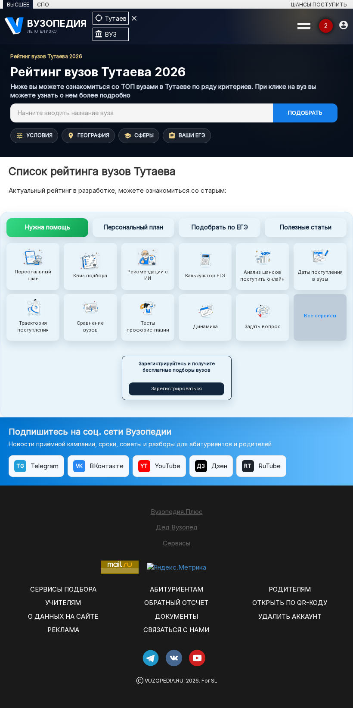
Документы (176, 616)
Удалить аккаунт (290, 616)
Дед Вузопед (177, 527)
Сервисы (176, 543)
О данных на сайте (63, 616)
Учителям (63, 602)
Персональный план (133, 227)
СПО (43, 4)
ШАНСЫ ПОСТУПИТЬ (319, 4)
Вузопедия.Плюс (177, 512)
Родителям (290, 589)
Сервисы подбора (63, 589)
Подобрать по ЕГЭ (220, 227)
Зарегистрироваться (176, 388)
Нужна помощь (47, 227)
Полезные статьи (305, 227)
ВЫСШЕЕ (18, 4)
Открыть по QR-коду (289, 602)
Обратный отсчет (176, 602)
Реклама (63, 630)
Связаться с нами (176, 630)
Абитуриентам (176, 589)
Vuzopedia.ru (164, 680)
